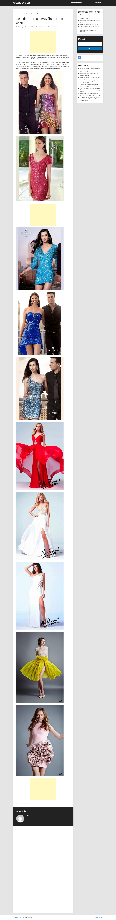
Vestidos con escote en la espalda (90, 24)
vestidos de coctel (25, 804)
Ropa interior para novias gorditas (89, 84)
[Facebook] (79, 57)
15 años (88, 3)
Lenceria (98, 3)
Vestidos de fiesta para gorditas (89, 73)
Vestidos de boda (76, 3)
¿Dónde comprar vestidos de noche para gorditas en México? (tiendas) (90, 98)
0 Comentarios (53, 27)
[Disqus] (43, 848)
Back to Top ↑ (99, 917)
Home (20, 14)
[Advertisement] (43, 42)
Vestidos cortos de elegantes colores (90, 77)
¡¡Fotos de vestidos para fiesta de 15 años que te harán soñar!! (90, 89)
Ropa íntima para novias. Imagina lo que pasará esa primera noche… (90, 69)
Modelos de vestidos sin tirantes (89, 15)
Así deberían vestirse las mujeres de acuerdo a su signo (90, 17)
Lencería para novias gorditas (88, 81)
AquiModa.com (21, 3)
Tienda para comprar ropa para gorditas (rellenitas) (89, 94)
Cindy (21, 27)
